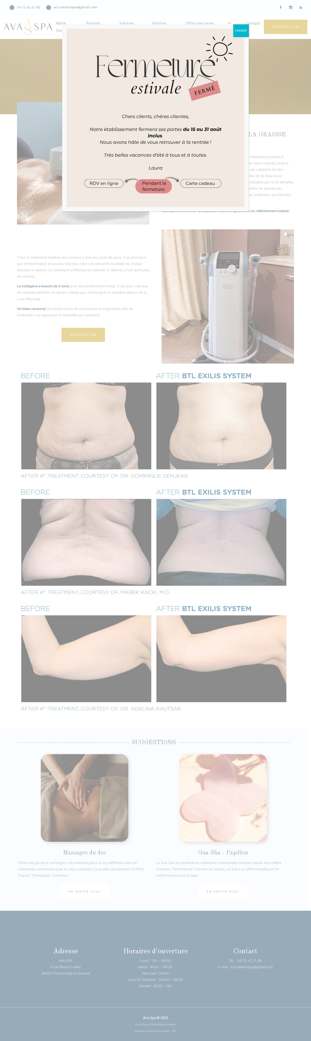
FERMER (241, 30)
